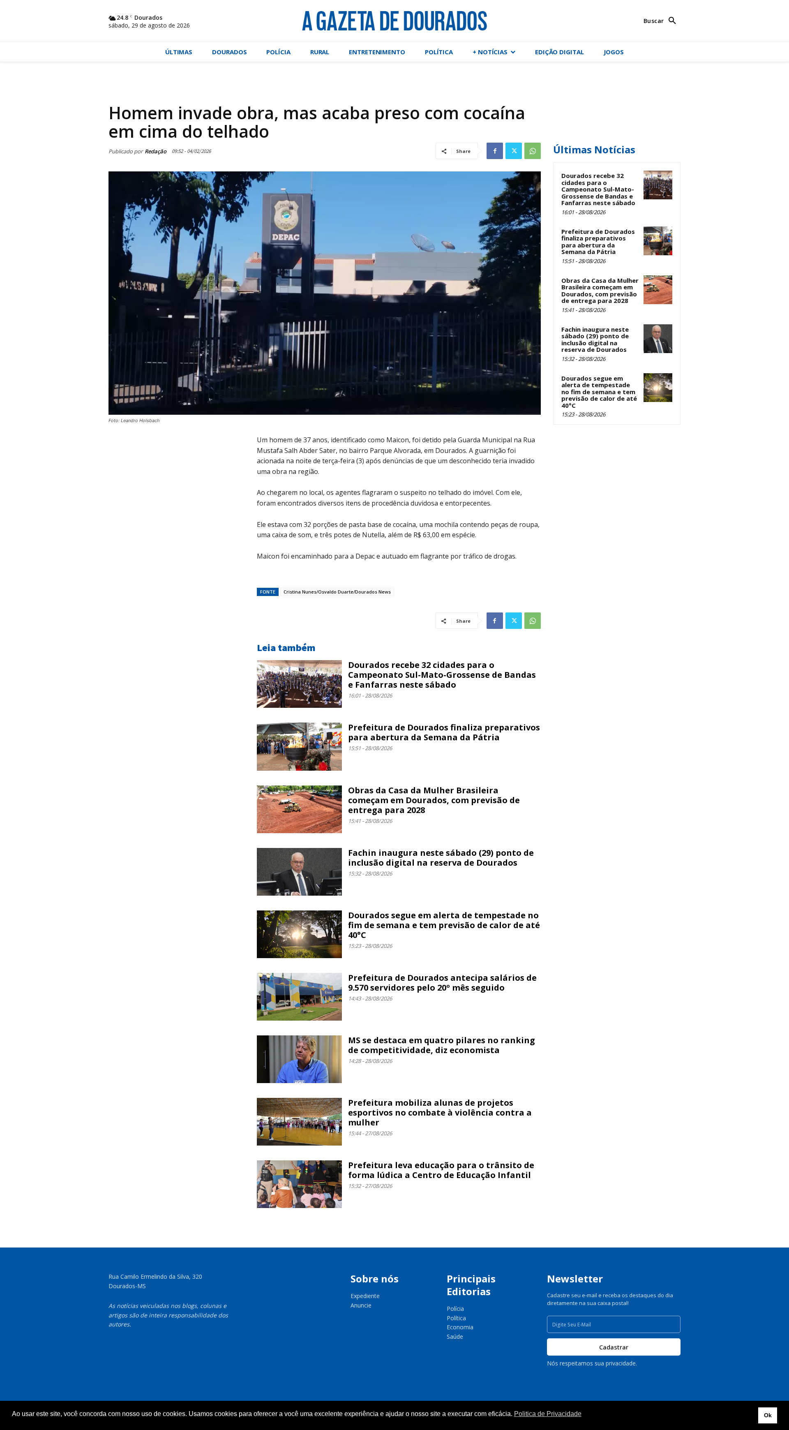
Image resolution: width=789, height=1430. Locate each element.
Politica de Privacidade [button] (547, 1413)
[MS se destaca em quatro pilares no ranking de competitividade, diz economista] (299, 1059)
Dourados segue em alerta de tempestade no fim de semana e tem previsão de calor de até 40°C (444, 925)
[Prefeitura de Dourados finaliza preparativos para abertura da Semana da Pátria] (299, 746)
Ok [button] (768, 1415)
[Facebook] (495, 151)
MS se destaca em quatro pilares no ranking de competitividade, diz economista (441, 1045)
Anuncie (361, 1305)
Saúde (455, 1336)
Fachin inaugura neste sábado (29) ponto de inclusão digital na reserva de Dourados (441, 857)
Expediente (365, 1296)
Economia (460, 1327)
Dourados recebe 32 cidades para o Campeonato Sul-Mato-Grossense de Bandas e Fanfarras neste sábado (442, 674)
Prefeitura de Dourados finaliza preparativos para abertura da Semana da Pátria (444, 732)
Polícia (455, 1308)
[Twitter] (513, 151)
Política (456, 1318)
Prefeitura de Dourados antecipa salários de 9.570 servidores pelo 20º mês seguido (442, 982)
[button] (662, 21)
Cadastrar (613, 1347)
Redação (155, 151)
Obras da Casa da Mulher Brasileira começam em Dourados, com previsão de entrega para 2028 (434, 800)
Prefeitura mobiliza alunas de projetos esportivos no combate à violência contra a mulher (440, 1112)
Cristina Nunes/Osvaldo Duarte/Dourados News (337, 592)
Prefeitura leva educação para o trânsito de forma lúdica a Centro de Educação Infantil (441, 1170)
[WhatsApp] (532, 151)
